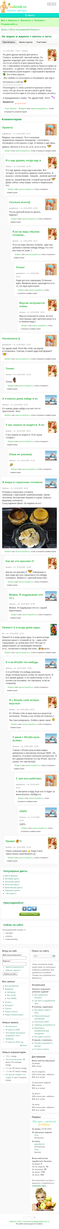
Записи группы (26, 42)
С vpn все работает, (29, 778)
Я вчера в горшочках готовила (22, 482)
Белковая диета (12, 879)
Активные (11, 992)
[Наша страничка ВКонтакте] (24, 910)
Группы (8, 1008)
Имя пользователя (12, 955)
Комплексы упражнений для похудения (41, 1031)
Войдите (22, 108)
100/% (23, 811)
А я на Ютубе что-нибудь (22, 662)
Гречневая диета (12, 882)
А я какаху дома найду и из (20, 398)
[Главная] (13, 12)
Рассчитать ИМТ (41, 1022)
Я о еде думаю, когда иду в (23, 160)
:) (6, 1056)
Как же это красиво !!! (20, 561)
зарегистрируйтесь (39, 108)
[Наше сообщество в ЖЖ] (34, 910)
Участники (41, 42)
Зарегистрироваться (14, 967)
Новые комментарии (14, 1015)
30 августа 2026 (12, 1030)
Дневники (9, 989)
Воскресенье (11, 1026)
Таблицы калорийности (44, 1025)
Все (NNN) (11, 998)
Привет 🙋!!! (14, 841)
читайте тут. (39, 1186)
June (36, 1135)
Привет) (7, 127)
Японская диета (12, 884)
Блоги (4, 29)
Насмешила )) (11, 338)
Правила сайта (15, 1221)
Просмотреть (10, 42)
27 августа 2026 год (14, 1042)
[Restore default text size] (51, 5)
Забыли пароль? (12, 970)
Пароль (6, 961)
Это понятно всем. (13, 1059)
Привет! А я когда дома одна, (21, 627)
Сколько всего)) (19, 202)
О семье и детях (41, 1049)
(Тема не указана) (20, 454)
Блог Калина (10, 108)
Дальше (23, 1045)
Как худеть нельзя (42, 1036)
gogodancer (39, 1144)
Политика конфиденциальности (36, 1221)
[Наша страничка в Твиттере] (29, 910)
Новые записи (11, 1011)
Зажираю (9, 1039)
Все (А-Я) (11, 995)
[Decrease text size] (48, 5)
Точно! (20, 267)
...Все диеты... (11, 893)
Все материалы (12, 986)
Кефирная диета (12, 890)
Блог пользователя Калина (24, 29)
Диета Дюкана (11, 876)
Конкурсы (9, 1005)
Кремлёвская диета (13, 887)
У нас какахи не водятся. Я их (25, 424)
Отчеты (8, 1002)
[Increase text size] (54, 5)
